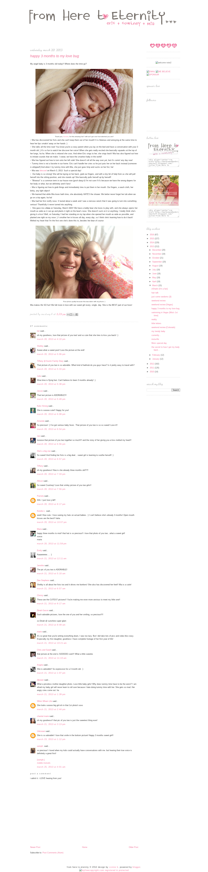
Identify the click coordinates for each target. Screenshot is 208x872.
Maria (39, 529)
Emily (39, 550)
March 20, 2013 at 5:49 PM (51, 399)
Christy (40, 595)
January (156, 359)
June (154, 273)
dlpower (40, 680)
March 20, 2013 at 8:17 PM (51, 504)
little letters (156, 323)
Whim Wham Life (44, 701)
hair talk (155, 293)
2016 (152, 234)
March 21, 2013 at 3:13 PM (51, 724)
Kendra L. (41, 511)
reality (154, 319)
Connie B (113, 867)
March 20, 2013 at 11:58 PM (52, 543)
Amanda (40, 421)
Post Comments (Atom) (52, 853)
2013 (152, 246)
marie (39, 632)
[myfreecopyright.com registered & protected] (104, 870)
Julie (39, 376)
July (154, 270)
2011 (152, 368)
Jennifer (40, 565)
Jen (38, 436)
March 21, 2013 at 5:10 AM (51, 573)
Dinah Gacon (42, 610)
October (156, 258)
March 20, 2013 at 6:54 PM (51, 429)
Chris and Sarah (44, 650)
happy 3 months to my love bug (165, 308)
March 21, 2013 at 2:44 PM (51, 709)
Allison (40, 481)
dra (67, 136)
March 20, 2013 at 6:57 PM (51, 459)
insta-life (155, 339)
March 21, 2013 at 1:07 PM (51, 673)
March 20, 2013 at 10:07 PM (52, 522)
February (156, 355)
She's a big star (44, 451)
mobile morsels (43, 763)
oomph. (40, 746)
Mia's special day (159, 343)
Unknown (41, 731)
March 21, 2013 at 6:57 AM (51, 588)
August (155, 266)
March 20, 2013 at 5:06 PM (51, 354)
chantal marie (43, 716)
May (154, 277)
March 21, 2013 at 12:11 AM (52, 558)
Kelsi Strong (42, 406)
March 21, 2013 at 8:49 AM (51, 625)
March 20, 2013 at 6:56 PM (51, 444)
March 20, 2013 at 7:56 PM (51, 489)
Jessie (40, 391)
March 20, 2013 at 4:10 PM (51, 339)
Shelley (40, 346)
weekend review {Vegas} (162, 304)
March (155, 285)
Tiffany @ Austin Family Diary (50, 361)
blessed (43, 170)
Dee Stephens (43, 580)
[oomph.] (41, 760)
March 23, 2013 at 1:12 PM (51, 739)
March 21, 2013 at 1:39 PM (51, 694)
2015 (152, 238)
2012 (152, 364)
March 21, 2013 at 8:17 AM (51, 603)
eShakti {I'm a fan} (160, 289)
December (157, 250)
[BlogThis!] (70, 314)
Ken (64, 136)
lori (38, 331)
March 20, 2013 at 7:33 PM (51, 474)
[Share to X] (73, 314)
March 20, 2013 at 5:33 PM (51, 369)
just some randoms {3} (161, 297)
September (157, 262)
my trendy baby (158, 331)
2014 (152, 242)
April (154, 281)
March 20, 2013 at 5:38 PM (51, 384)
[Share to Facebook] (76, 314)
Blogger (136, 867)
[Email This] (68, 314)
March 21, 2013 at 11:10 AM (52, 658)
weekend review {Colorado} (163, 327)
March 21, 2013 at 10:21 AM (52, 643)
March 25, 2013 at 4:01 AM (51, 767)
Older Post (133, 847)
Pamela (40, 496)
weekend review (159, 300)
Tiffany (40, 466)
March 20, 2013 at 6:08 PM (51, 414)
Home (84, 847)
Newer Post (35, 847)
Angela (40, 665)
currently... (156, 335)
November (157, 254)
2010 (152, 372)
